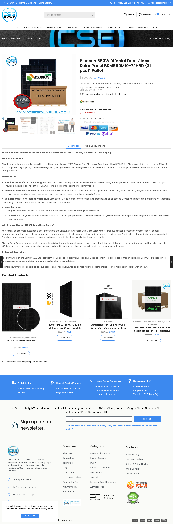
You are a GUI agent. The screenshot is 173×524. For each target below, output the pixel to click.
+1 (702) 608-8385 (21, 479)
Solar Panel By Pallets (31, 38)
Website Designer (83, 520)
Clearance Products (101, 83)
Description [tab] (73, 145)
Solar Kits (116, 83)
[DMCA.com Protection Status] (133, 498)
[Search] (92, 15)
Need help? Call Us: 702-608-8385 (128, 3)
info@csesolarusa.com (161, 3)
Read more (21, 354)
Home (4, 38)
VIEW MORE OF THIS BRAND (95, 109)
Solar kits (89, 87)
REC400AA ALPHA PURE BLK (21, 340)
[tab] (73, 146)
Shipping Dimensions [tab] (94, 145)
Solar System (112, 87)
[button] (129, 14)
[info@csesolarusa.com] (9, 487)
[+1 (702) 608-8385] (9, 479)
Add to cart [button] (65, 338)
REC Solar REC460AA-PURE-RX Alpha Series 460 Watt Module (65, 326)
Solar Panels (15, 38)
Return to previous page (160, 38)
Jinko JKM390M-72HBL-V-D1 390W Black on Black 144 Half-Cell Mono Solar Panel (151, 331)
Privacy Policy (47, 508)
